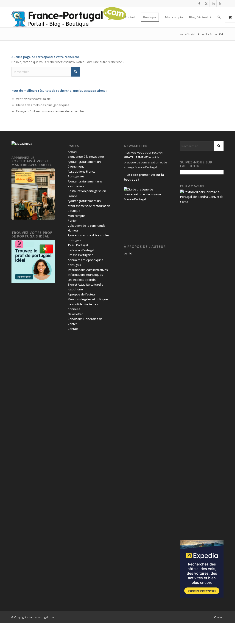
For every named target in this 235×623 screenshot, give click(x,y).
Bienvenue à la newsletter (86, 156)
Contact (73, 329)
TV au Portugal (78, 245)
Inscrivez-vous (134, 152)
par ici (128, 253)
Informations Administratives (88, 270)
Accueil (72, 152)
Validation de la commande (87, 225)
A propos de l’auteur (82, 294)
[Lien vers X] (206, 3)
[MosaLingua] (21, 143)
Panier (72, 220)
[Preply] (33, 282)
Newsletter (75, 314)
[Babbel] (33, 218)
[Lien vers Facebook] (199, 3)
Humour (73, 230)
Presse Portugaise (80, 255)
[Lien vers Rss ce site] (220, 3)
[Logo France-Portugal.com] (68, 17)
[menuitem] (130, 17)
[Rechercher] (219, 17)
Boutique (74, 211)
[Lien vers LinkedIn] (213, 3)
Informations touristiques (85, 275)
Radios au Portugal (81, 250)
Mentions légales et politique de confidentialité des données (88, 304)
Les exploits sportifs (82, 280)
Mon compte (76, 216)
